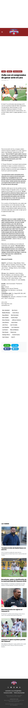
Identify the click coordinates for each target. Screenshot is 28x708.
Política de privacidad (19, 692)
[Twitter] (8, 687)
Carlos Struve (15, 312)
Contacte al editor (8, 692)
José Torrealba (13, 324)
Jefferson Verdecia (16, 320)
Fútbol (3, 71)
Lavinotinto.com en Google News (13, 690)
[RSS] (20, 687)
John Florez (5, 324)
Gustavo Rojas (14, 317)
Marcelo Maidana (14, 329)
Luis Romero (5, 329)
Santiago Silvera (6, 334)
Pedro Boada (5, 332)
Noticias (9, 71)
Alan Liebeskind (6, 310)
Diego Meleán (5, 315)
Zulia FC (13, 337)
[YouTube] (17, 687)
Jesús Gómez (14, 322)
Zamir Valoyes (5, 337)
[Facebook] (11, 687)
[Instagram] (14, 687)
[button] (2, 32)
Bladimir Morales (6, 312)
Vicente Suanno (16, 334)
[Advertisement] (14, 14)
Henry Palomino (5, 320)
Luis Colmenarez (15, 327)
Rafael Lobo (13, 332)
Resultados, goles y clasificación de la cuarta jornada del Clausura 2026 (13, 580)
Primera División (18, 71)
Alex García (14, 310)
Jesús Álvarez (5, 322)
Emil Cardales (5, 317)
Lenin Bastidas (5, 327)
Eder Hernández (14, 315)
